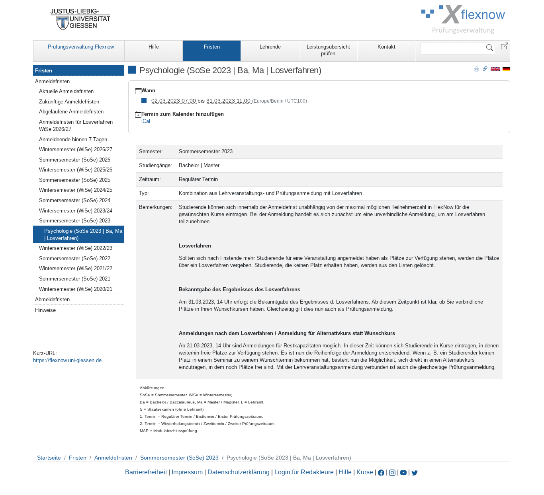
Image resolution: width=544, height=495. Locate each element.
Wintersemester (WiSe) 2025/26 (75, 170)
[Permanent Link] (485, 68)
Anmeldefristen (52, 81)
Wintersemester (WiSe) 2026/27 (75, 149)
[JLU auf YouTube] (403, 472)
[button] (504, 46)
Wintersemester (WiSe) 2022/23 (75, 248)
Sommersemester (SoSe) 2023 (74, 221)
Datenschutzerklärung (238, 472)
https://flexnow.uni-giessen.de (67, 360)
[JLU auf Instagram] (393, 472)
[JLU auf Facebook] (381, 472)
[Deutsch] (506, 69)
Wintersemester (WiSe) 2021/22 (75, 268)
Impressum (187, 472)
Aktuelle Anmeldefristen (66, 91)
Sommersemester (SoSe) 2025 (74, 180)
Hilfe (154, 47)
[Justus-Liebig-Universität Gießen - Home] (81, 19)
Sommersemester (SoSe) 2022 (74, 258)
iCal (145, 121)
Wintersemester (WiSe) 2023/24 (75, 211)
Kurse (364, 472)
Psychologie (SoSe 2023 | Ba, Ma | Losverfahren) (83, 234)
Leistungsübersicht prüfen (328, 50)
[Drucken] (476, 68)
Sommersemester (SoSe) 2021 (74, 279)
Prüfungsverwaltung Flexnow (81, 47)
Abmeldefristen (52, 299)
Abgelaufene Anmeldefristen (71, 112)
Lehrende (270, 47)
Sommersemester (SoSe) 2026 (74, 160)
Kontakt (386, 47)
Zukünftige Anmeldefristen (69, 102)
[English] (495, 69)
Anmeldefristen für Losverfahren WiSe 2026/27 (76, 125)
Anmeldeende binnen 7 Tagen (73, 139)
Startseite (49, 457)
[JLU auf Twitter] (414, 472)
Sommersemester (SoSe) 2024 (74, 200)
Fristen (212, 47)
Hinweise (45, 310)
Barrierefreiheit (146, 472)
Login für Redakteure (304, 472)
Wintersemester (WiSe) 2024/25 (75, 190)
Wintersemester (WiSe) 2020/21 (75, 289)
